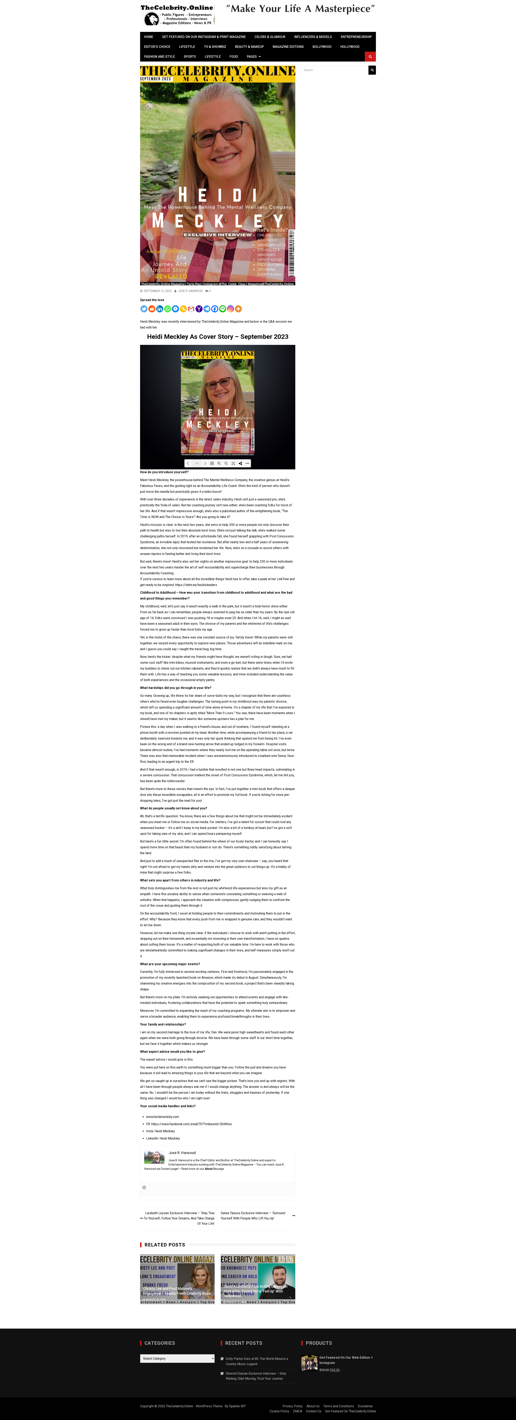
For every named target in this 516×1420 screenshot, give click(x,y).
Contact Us (313, 1411)
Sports (190, 57)
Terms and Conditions (338, 1406)
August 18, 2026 (156, 1299)
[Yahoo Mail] (199, 308)
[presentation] (281, 1259)
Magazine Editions (288, 47)
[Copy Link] (183, 308)
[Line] (222, 308)
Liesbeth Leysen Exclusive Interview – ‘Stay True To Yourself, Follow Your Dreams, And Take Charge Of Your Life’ (179, 1218)
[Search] (372, 70)
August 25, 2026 (236, 1299)
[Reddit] (151, 308)
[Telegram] (206, 308)
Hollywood (350, 47)
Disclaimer (365, 1406)
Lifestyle (187, 47)
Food (234, 57)
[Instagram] (230, 308)
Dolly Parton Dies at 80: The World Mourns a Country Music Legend (257, 1361)
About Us (211, 1168)
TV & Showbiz (215, 47)
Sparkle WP (237, 1406)
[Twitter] (144, 308)
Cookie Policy (279, 1411)
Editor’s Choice (157, 47)
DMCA (297, 1411)
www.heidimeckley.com (162, 1117)
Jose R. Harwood (190, 291)
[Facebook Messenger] (175, 308)
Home (148, 37)
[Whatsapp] (167, 308)
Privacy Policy (293, 1406)
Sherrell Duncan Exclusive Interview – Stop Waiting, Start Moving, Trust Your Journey (256, 1376)
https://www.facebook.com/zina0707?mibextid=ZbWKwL (191, 1124)
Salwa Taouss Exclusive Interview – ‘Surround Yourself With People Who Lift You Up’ (253, 1215)
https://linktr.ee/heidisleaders (195, 585)
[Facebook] (214, 308)
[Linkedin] (159, 308)
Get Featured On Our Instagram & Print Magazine (204, 37)
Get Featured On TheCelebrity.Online (350, 1411)
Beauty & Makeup (249, 47)
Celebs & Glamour (270, 37)
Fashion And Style (159, 57)
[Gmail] (191, 308)
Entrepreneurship (356, 37)
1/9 (197, 463)
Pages (252, 57)
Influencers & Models (313, 37)
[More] (238, 308)
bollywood (322, 47)
